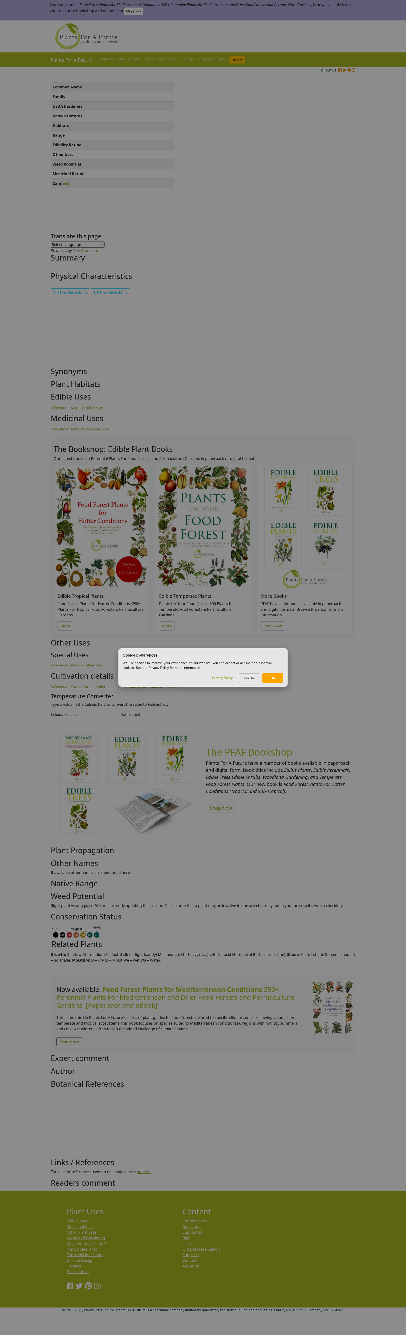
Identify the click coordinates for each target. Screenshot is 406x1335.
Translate (90, 250)
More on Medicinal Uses (90, 429)
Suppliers (205, 59)
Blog (222, 59)
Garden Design (80, 1260)
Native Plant (129, 59)
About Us (191, 1266)
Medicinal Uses (80, 1226)
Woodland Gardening (86, 1237)
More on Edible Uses (87, 407)
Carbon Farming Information (94, 686)
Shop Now (273, 626)
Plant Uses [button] (168, 59)
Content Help (194, 1221)
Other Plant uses (82, 1232)
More (65, 626)
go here (144, 1171)
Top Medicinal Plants (85, 1254)
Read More (69, 1041)
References (59, 407)
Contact (189, 1260)
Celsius (57, 714)
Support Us (193, 1232)
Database (106, 59)
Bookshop (192, 1226)
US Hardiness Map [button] (110, 292)
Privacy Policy (222, 678)
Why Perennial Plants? (86, 1243)
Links (187, 1243)
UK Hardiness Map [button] (70, 292)
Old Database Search (201, 1249)
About (148, 59)
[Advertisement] (332, 162)
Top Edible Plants (82, 1249)
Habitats (74, 1266)
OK (272, 678)
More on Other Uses (87, 665)
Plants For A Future (71, 60)
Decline (249, 678)
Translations (78, 1271)
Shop (188, 59)
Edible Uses (77, 1221)
